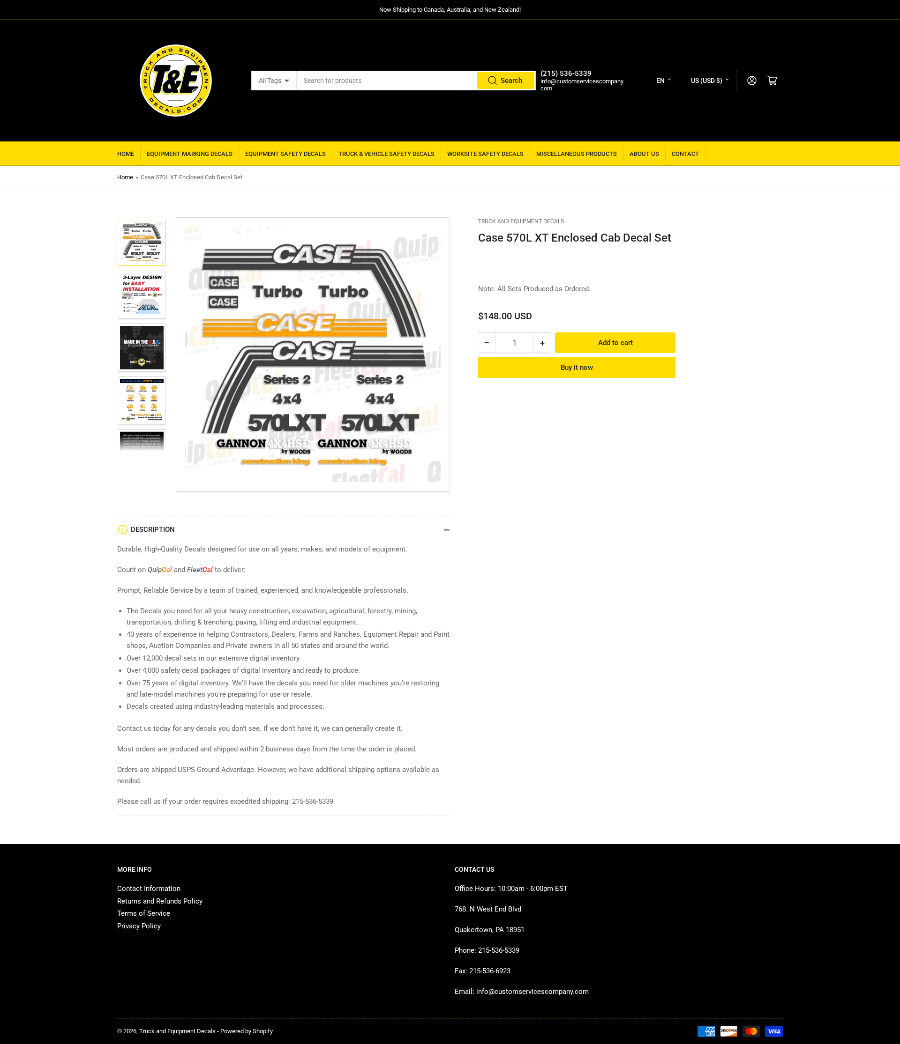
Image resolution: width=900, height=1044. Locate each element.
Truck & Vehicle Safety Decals (386, 153)
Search (511, 80)
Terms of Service (143, 913)
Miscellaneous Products (576, 153)
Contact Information (148, 888)
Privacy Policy (139, 926)
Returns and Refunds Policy (159, 901)
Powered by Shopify (246, 1031)
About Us (644, 153)
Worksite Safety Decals (485, 153)
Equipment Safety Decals (285, 153)
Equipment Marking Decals (189, 153)
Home (125, 153)
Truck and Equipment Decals (521, 221)
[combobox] (416, 80)
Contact (685, 153)
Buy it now (577, 367)
